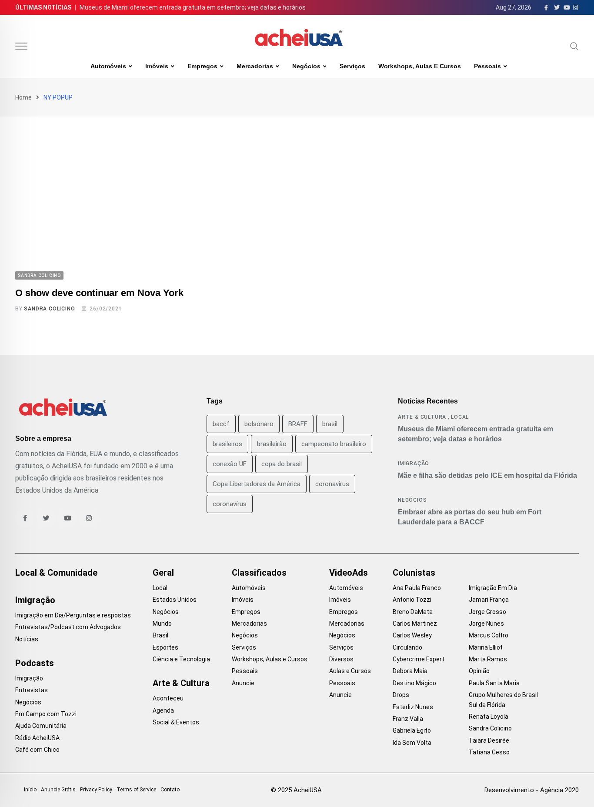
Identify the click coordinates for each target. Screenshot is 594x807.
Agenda (163, 710)
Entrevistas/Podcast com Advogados (68, 627)
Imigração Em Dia (493, 587)
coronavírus (230, 504)
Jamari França (489, 599)
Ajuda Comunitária (41, 725)
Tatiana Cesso (489, 752)
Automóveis (108, 66)
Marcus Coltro (488, 635)
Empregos (202, 66)
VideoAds (348, 572)
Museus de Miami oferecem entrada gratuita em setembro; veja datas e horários (193, 7)
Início (30, 790)
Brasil (160, 635)
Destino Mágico (414, 683)
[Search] (574, 46)
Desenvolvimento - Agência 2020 (531, 790)
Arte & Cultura (422, 417)
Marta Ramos (488, 659)
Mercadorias (255, 66)
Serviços (352, 66)
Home (23, 97)
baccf (221, 424)
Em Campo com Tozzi (46, 713)
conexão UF (230, 464)
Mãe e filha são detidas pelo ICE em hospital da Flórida (487, 475)
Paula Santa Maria (494, 683)
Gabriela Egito (412, 730)
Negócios (306, 66)
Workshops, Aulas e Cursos (419, 66)
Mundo (162, 623)
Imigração (413, 463)
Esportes (165, 647)
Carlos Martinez (415, 623)
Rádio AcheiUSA (37, 737)
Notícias (26, 639)
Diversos (341, 659)
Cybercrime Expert (418, 659)
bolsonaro (259, 424)
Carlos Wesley (412, 635)
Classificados (259, 572)
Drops (401, 694)
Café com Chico (37, 749)
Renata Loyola (488, 716)
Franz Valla (408, 718)
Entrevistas (31, 690)
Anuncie (243, 683)
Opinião (479, 670)
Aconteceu (168, 698)
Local (460, 417)
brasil (329, 424)
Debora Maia (410, 670)
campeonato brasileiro (333, 444)
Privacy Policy (96, 790)
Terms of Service (136, 790)
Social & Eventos (176, 722)
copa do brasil (281, 464)
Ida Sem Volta (412, 742)
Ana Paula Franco (417, 587)
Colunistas (414, 572)
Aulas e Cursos (350, 670)
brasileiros (227, 444)
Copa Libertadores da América (256, 484)
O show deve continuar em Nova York (99, 292)
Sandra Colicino (49, 309)
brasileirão (272, 444)
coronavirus (332, 484)
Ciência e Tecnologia (181, 659)
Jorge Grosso (487, 611)
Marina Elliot (486, 647)
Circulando (407, 647)
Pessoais (487, 66)
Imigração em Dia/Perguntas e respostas (73, 615)
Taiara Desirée (489, 740)
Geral (163, 572)
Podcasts (34, 663)
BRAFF (297, 424)
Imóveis (156, 66)
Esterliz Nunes (413, 707)
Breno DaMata (413, 611)
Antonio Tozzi (412, 599)
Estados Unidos (175, 599)
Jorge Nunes (486, 623)
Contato (170, 790)
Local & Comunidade (56, 572)
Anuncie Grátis (58, 790)
